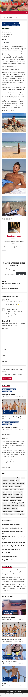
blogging (5, 486)
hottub (10, 494)
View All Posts (20, 247)
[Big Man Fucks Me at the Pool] (14, 652)
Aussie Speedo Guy (14, 3)
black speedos (20, 483)
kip (21, 494)
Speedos (22, 506)
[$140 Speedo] (14, 674)
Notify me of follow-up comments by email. (12, 370)
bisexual (5, 483)
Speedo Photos (6, 506)
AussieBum (5, 481)
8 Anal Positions (13, 556)
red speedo (5, 500)
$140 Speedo (9, 553)
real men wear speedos (16, 497)
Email (3, 355)
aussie (22, 478)
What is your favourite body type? (11, 417)
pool (8, 497)
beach (17, 481)
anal (13, 478)
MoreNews (10, 691)
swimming (5, 514)
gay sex (15, 492)
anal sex (18, 478)
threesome (12, 514)
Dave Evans (20, 489)
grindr (20, 492)
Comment (5, 328)
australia (12, 481)
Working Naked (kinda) (8, 395)
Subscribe (21, 274)
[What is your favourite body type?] (14, 407)
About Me (5, 389)
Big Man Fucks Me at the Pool (10, 428)
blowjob (11, 486)
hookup (5, 494)
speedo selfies (6, 508)
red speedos (13, 500)
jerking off (16, 494)
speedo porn (15, 506)
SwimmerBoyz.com (7, 511)
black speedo (12, 483)
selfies (19, 500)
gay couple (9, 492)
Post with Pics (6, 25)
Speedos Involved (15, 25)
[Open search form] (26, 12)
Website (4, 361)
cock (11, 489)
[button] (2, 12)
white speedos (20, 514)
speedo (4, 503)
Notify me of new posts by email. (13, 374)
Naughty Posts (15, 23)
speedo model (20, 503)
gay (4, 492)
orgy (4, 497)
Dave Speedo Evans (8, 32)
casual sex (5, 489)
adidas (4, 478)
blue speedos (18, 486)
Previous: (11, 282)
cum (15, 489)
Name (4, 349)
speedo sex (14, 508)
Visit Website (8, 247)
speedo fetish (11, 503)
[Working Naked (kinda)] (14, 607)
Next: (10, 287)
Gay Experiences (6, 23)
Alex (9, 478)
